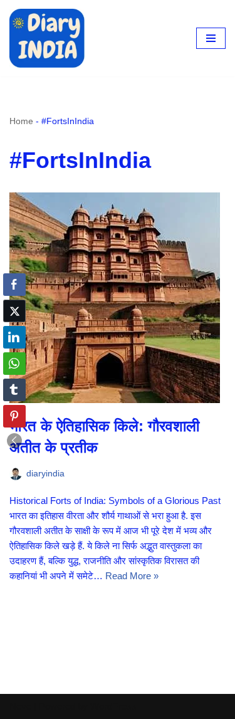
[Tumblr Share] (14, 390)
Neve (20, 706)
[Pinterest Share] (14, 416)
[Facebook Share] (14, 284)
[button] (14, 440)
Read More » (132, 575)
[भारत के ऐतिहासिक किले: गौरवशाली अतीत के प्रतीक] (117, 297)
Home (21, 121)
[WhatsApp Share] (14, 363)
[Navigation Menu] (211, 38)
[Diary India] (47, 38)
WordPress (113, 706)
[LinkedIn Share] (14, 337)
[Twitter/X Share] (14, 311)
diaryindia (45, 473)
